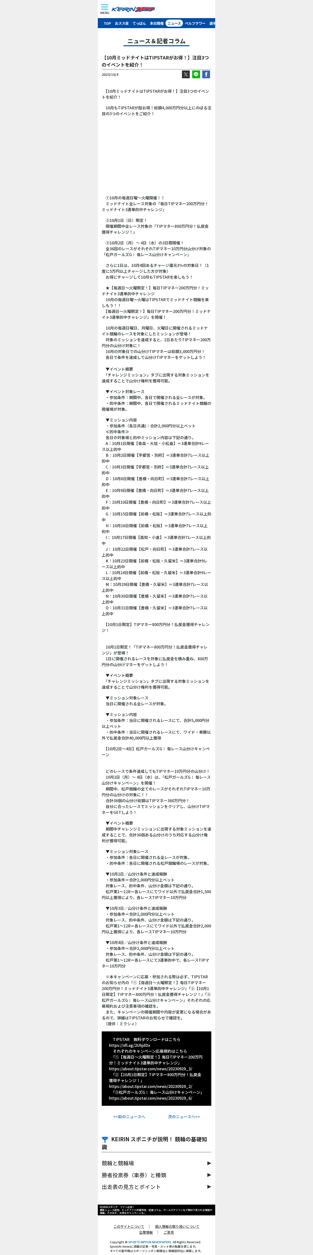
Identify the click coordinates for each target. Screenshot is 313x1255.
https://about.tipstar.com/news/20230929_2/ (150, 1086)
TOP (107, 23)
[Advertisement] (156, 158)
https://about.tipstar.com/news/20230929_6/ (150, 1098)
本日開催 (157, 23)
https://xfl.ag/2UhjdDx (129, 1045)
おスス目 (122, 23)
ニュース (174, 23)
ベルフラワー (195, 23)
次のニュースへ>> (184, 1116)
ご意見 (169, 1232)
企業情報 (146, 1232)
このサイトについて (128, 1226)
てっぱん (139, 23)
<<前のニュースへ (129, 1116)
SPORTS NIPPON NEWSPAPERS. (150, 1242)
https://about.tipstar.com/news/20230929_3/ (150, 1069)
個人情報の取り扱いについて (177, 1226)
